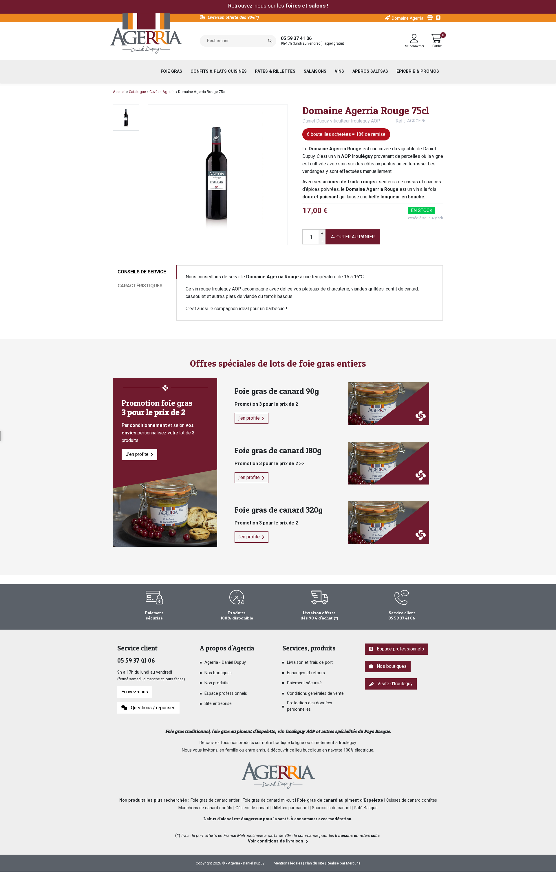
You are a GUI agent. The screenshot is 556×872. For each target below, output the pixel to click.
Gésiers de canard (252, 807)
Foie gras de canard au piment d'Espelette (340, 800)
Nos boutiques (218, 672)
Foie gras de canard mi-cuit (268, 800)
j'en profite (249, 418)
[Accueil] (146, 34)
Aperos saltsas (370, 71)
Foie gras (171, 71)
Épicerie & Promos (417, 71)
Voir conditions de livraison (275, 841)
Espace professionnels (225, 693)
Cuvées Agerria (162, 91)
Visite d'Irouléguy (394, 683)
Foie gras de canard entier (215, 800)
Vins (339, 71)
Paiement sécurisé (304, 683)
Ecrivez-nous (134, 691)
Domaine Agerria (407, 18)
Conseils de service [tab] (142, 272)
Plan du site (314, 863)
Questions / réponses (152, 707)
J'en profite (137, 454)
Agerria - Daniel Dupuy (225, 662)
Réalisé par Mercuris (344, 863)
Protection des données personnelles (309, 706)
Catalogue (137, 91)
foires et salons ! (307, 5)
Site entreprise (218, 703)
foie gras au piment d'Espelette (243, 731)
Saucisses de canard (331, 807)
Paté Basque (366, 807)
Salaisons (315, 71)
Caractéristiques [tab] (140, 285)
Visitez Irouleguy (430, 18)
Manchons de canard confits (205, 807)
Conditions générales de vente (315, 693)
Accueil (119, 91)
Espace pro (438, 18)
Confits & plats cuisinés (219, 71)
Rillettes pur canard (290, 807)
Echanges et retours (306, 672)
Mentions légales (288, 863)
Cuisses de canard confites (411, 800)
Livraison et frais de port (310, 662)
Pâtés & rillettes (275, 71)
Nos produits (216, 683)
